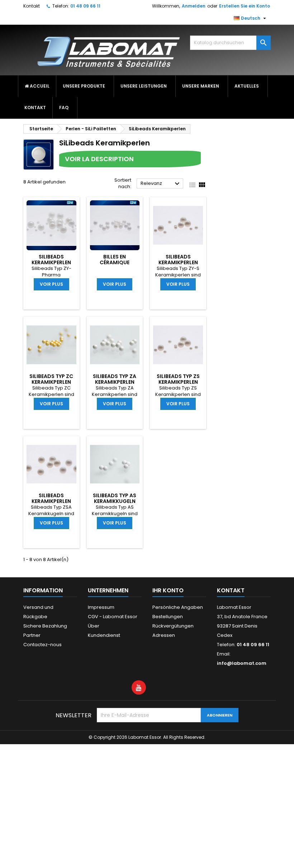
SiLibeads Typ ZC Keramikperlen (51, 379)
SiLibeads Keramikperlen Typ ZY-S (178, 262)
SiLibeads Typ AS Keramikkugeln (114, 498)
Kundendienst (104, 635)
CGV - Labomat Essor (112, 616)
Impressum (101, 607)
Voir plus (51, 284)
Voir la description (99, 158)
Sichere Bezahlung (45, 625)
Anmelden (193, 6)
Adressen (163, 635)
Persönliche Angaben (177, 607)
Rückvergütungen (173, 625)
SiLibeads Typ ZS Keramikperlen (178, 379)
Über (93, 625)
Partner (32, 635)
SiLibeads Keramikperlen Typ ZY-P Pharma (51, 262)
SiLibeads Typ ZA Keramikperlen (114, 379)
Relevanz (161, 183)
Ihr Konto (168, 590)
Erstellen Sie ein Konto (244, 6)
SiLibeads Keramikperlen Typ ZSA (51, 501)
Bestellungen (167, 616)
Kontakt (31, 6)
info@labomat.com (241, 663)
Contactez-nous (42, 644)
